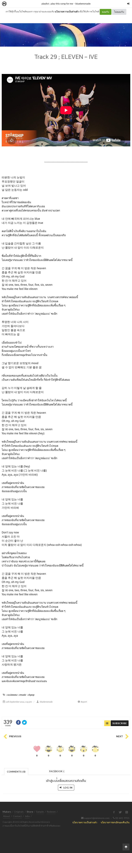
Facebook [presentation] (56, 772)
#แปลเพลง (12, 695)
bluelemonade (83, 3)
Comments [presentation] (16, 771)
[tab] (16, 771)
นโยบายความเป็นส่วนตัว (67, 11)
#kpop (31, 695)
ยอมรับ (105, 11)
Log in (68, 787)
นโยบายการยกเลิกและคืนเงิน (115, 822)
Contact (17, 816)
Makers (12, 4)
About (6, 816)
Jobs (27, 816)
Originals (19, 811)
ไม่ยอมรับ (119, 11)
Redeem (51, 811)
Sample (40, 811)
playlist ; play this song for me (57, 3)
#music (22, 695)
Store (23, 4)
